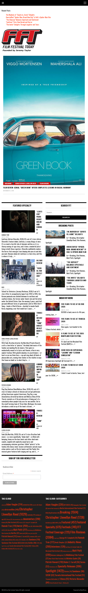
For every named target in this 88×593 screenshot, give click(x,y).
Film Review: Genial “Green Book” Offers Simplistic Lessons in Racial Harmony (37, 187)
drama (5, 522)
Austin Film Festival (54, 508)
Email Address (8, 473)
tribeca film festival (8, 549)
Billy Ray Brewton (52, 513)
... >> (14, 256)
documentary (31, 519)
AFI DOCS (68, 504)
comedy (31, 514)
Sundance (34, 539)
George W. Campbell (31, 522)
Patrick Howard (9, 536)
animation (27, 504)
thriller (32, 542)
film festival (13, 522)
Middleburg (31, 530)
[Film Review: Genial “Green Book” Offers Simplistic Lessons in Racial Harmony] (44, 120)
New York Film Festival (57, 558)
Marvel (10, 530)
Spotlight (55, 570)
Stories (68, 571)
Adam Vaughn (14, 504)
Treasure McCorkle (52, 579)
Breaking (8, 183)
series (18, 540)
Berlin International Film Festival (72, 508)
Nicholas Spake (73, 558)
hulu (30, 526)
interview (37, 526)
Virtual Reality (54, 583)
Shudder (25, 540)
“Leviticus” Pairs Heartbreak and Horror (19, 22)
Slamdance (53, 567)
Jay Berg (69, 547)
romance (33, 536)
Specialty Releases (69, 566)
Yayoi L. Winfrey (64, 583)
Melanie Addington (58, 555)
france (22, 522)
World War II (18, 549)
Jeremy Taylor (77, 547)
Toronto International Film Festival (20, 546)
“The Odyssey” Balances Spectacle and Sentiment (22, 19)
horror (22, 525)
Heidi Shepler (61, 542)
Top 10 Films (5, 546)
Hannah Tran (9, 525)
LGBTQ (4, 530)
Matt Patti (20, 529)
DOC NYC (56, 522)
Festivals (69, 527)
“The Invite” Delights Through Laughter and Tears (22, 24)
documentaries (18, 519)
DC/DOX (49, 523)
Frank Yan (56, 538)
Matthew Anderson (67, 551)
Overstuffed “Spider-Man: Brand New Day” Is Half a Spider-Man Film (28, 17)
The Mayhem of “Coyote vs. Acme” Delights (20, 15)
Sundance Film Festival (11, 542)
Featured (68, 522)
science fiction (9, 540)
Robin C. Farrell (23, 536)
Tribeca (34, 546)
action (4, 505)
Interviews (58, 546)
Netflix (15, 533)
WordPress (83, 590)
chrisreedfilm (11, 509)
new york (24, 533)
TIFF (39, 543)
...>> (55, 314)
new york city (32, 533)
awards (35, 505)
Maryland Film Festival (54, 551)
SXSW (24, 543)
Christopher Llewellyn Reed (25, 183)
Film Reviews (44, 183)
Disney (9, 519)
